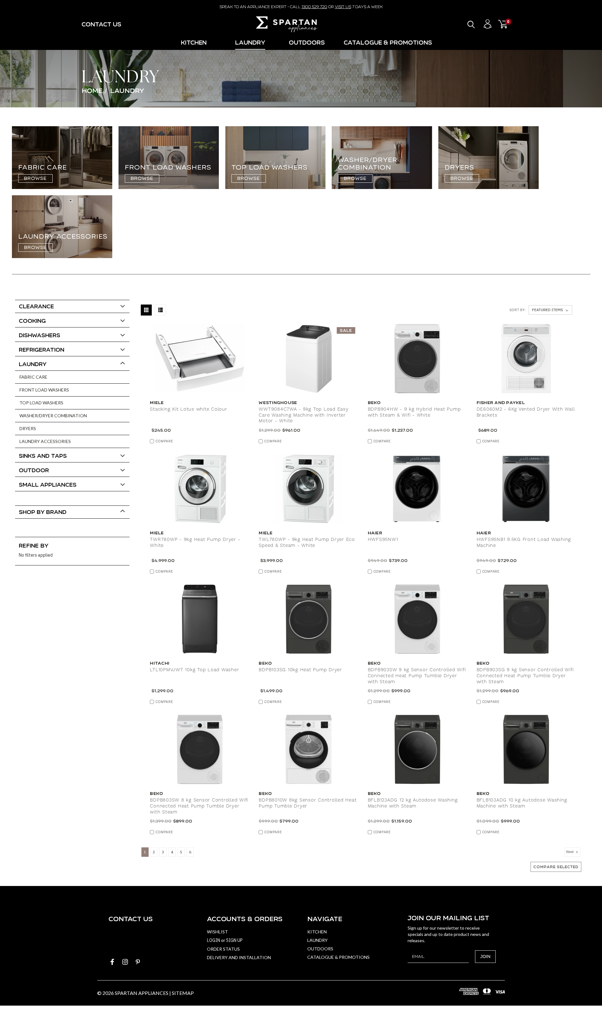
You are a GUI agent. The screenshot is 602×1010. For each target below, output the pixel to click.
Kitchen (194, 42)
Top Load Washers (41, 402)
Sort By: (518, 310)
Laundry (250, 42)
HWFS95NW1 (383, 540)
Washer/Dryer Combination (53, 415)
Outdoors (307, 42)
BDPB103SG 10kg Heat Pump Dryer (300, 670)
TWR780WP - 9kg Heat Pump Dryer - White (195, 542)
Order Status (223, 949)
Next (570, 851)
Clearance (36, 306)
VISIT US (343, 7)
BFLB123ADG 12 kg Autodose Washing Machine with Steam (413, 803)
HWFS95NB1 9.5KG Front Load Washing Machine (524, 542)
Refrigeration (41, 350)
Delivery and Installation (239, 957)
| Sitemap (181, 993)
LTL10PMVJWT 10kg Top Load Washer (194, 670)
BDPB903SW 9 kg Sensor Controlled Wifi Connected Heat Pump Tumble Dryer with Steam (417, 676)
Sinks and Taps (43, 456)
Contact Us (101, 24)
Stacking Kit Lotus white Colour (188, 409)
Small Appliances (48, 485)
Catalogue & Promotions (388, 42)
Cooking (32, 321)
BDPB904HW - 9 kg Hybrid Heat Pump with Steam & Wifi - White (414, 412)
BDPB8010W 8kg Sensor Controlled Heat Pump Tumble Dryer (307, 803)
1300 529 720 (314, 7)
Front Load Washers (44, 389)
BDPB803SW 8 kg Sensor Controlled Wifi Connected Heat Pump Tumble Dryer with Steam (199, 806)
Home (92, 90)
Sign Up (234, 940)
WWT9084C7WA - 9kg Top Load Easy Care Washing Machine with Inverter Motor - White (303, 415)
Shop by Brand (42, 512)
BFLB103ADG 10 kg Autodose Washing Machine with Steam (522, 803)
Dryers (27, 428)
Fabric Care (33, 377)
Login (213, 940)
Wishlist (217, 931)
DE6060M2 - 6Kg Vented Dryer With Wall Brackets (526, 412)
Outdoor (34, 470)
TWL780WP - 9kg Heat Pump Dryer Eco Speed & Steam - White (307, 542)
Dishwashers (39, 335)
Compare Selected (555, 867)
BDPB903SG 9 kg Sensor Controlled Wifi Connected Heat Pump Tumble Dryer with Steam (525, 676)
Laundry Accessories (45, 441)
